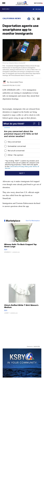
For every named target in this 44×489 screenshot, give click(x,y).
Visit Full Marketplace (33, 220)
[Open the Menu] (4, 3)
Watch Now (38, 3)
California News (12, 18)
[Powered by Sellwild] (37, 346)
